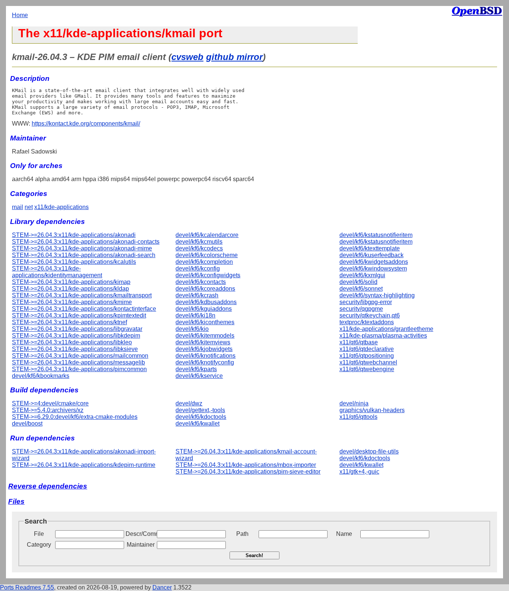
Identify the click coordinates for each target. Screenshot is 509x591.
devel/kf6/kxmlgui (362, 275)
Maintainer (141, 544)
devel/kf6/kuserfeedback (371, 255)
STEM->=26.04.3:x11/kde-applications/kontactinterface (84, 309)
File (39, 534)
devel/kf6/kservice (199, 376)
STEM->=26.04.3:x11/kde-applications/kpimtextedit (79, 315)
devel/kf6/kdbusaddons (206, 302)
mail (17, 207)
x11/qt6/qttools (358, 417)
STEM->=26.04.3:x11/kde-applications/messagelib (78, 362)
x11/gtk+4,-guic (359, 471)
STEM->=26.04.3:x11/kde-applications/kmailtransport (82, 295)
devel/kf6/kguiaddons (204, 309)
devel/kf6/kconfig (198, 268)
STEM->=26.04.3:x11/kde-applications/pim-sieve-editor (248, 471)
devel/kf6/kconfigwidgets (208, 275)
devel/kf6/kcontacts (201, 282)
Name (344, 534)
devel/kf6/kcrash (197, 295)
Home (20, 15)
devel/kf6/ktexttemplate (369, 248)
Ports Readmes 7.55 (27, 587)
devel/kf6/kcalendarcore (207, 235)
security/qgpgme (361, 309)
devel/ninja (354, 403)
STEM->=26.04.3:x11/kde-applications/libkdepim (76, 335)
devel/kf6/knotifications (205, 356)
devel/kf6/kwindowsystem (373, 268)
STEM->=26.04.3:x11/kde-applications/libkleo (72, 342)
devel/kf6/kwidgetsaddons (373, 262)
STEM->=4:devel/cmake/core (50, 403)
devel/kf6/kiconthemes (205, 322)
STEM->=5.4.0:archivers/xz (47, 410)
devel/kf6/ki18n (195, 315)
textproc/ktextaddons (366, 322)
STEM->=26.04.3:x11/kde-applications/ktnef (69, 322)
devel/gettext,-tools (200, 410)
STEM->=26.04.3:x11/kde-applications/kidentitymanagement (57, 271)
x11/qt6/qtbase (358, 342)
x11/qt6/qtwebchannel (368, 362)
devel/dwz (189, 403)
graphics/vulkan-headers (372, 410)
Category (39, 544)
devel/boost (27, 423)
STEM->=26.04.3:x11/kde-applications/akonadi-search (83, 255)
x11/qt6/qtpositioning (366, 356)
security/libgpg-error (365, 302)
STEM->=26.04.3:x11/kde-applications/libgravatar (77, 329)
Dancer (162, 587)
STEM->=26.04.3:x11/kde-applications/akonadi (74, 235)
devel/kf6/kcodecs (199, 248)
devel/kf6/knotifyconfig (205, 362)
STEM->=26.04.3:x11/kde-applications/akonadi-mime (82, 248)
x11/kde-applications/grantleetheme (386, 329)
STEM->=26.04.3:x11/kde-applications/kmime (72, 302)
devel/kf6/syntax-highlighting (377, 295)
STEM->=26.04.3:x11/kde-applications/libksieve (75, 349)
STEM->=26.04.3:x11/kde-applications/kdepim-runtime (83, 465)
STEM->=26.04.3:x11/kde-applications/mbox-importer (246, 465)
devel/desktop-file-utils (369, 451)
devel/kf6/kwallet (197, 423)
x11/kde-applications (61, 207)
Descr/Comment (140, 534)
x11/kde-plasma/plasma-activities (383, 335)
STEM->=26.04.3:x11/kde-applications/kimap (71, 282)
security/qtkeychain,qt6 (369, 315)
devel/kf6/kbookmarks (40, 376)
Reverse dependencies (47, 486)
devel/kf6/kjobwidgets (204, 349)
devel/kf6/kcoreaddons (205, 288)
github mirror (234, 57)
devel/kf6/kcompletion (204, 262)
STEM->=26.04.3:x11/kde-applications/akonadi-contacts (85, 241)
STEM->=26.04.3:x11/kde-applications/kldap (70, 288)
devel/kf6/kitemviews (203, 342)
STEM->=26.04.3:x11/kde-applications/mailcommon (80, 356)
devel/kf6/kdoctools (201, 417)
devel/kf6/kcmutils (199, 241)
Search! (254, 555)
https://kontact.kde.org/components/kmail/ (86, 123)
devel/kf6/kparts (196, 369)
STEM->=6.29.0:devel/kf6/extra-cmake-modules (74, 417)
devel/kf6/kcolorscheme (207, 255)
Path (242, 534)
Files (16, 501)
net (29, 207)
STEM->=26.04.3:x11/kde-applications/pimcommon (79, 369)
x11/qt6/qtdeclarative (366, 349)
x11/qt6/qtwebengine (366, 369)
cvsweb (187, 57)
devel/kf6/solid (358, 282)
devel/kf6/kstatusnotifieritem (375, 235)
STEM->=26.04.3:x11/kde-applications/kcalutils (74, 262)
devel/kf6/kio (192, 329)
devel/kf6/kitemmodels (205, 335)
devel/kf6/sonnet (361, 288)
